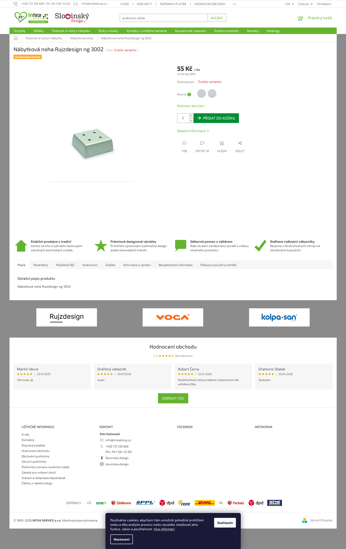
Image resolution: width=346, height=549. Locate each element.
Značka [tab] (110, 265)
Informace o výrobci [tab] (137, 265)
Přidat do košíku (219, 118)
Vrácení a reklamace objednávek (44, 478)
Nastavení (121, 539)
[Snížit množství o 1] (191, 120)
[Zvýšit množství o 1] (191, 115)
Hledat (217, 18)
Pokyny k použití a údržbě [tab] (218, 265)
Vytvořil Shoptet (321, 520)
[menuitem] (19, 31)
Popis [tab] (21, 265)
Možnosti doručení (190, 106)
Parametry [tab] (41, 265)
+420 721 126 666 (117, 446)
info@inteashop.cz (118, 440)
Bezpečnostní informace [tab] (175, 265)
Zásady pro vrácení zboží (39, 472)
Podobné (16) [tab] (65, 265)
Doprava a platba (173, 4)
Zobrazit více (173, 398)
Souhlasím (225, 523)
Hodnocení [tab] (89, 265)
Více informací (164, 529)
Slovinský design (117, 458)
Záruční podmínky (34, 461)
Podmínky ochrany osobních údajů (45, 467)
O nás (125, 4)
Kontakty (144, 4)
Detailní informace (191, 131)
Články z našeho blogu (37, 483)
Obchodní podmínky (35, 456)
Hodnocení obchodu (209, 4)
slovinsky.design (117, 464)
